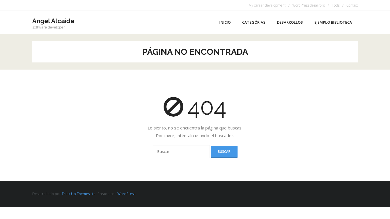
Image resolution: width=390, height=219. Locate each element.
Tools (335, 5)
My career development (267, 5)
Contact (352, 5)
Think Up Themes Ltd (79, 193)
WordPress (126, 193)
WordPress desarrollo (308, 5)
